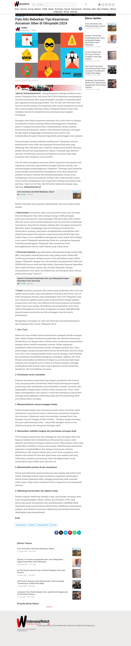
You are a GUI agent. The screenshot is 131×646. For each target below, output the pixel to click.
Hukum (51, 9)
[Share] (80, 28)
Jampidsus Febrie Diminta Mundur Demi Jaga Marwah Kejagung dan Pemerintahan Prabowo (95, 84)
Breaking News (21, 525)
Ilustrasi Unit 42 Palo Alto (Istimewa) (26, 80)
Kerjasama (91, 626)
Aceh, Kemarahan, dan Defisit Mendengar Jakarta (35, 192)
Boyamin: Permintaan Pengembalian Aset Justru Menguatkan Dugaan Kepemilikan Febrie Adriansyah (43, 279)
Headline (32, 525)
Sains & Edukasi (103, 9)
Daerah (67, 9)
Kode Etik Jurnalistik (74, 626)
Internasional (76, 9)
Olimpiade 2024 (42, 525)
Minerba (38, 9)
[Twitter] (102, 4)
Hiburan (113, 9)
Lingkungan (58, 12)
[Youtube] (109, 4)
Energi (30, 9)
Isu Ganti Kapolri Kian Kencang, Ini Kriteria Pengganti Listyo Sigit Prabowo (79, 15)
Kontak (84, 626)
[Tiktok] (113, 4)
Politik (44, 9)
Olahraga (73, 12)
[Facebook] (99, 4)
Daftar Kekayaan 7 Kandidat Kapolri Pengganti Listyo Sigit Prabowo (45, 15)
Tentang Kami (41, 626)
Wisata (66, 12)
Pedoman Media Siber (60, 626)
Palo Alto (53, 525)
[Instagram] (106, 4)
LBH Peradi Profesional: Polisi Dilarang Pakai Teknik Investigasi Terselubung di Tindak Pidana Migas (95, 69)
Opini (94, 9)
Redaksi (24, 28)
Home (17, 9)
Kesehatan (59, 9)
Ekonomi (23, 9)
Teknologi (86, 9)
